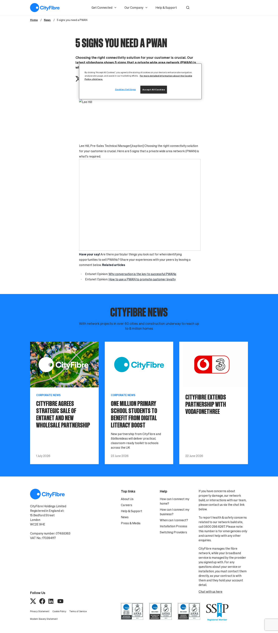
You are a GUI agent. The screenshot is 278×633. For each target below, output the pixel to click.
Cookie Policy (59, 611)
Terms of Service (78, 611)
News (125, 517)
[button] (188, 7)
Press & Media (131, 523)
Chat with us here (210, 591)
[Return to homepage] (45, 7)
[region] (140, 81)
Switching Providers (173, 532)
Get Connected (102, 7)
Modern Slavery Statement (44, 619)
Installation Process (173, 526)
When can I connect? (174, 520)
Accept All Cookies (153, 89)
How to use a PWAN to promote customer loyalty (142, 279)
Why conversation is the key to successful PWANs (142, 274)
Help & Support (166, 7)
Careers (126, 505)
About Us (127, 499)
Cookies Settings (125, 89)
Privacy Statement (39, 611)
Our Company (133, 7)
